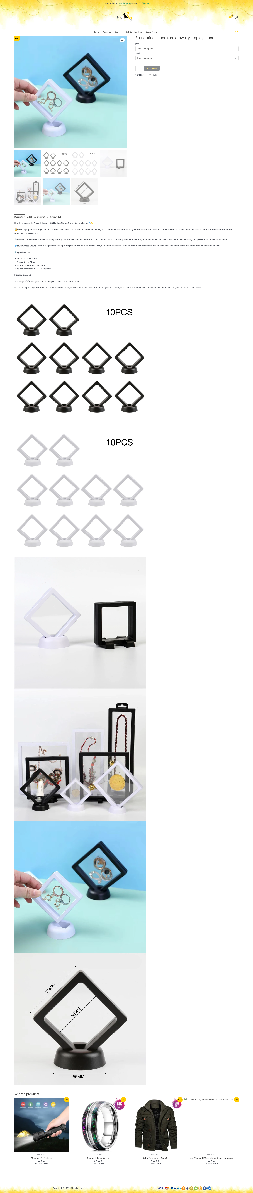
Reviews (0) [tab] (55, 217)
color (137, 53)
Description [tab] (19, 217)
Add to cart (152, 68)
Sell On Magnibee (134, 32)
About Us (107, 32)
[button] (237, 32)
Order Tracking (152, 32)
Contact (118, 32)
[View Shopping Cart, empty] (230, 17)
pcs (137, 43)
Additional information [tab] (37, 217)
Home (96, 32)
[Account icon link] (237, 17)
